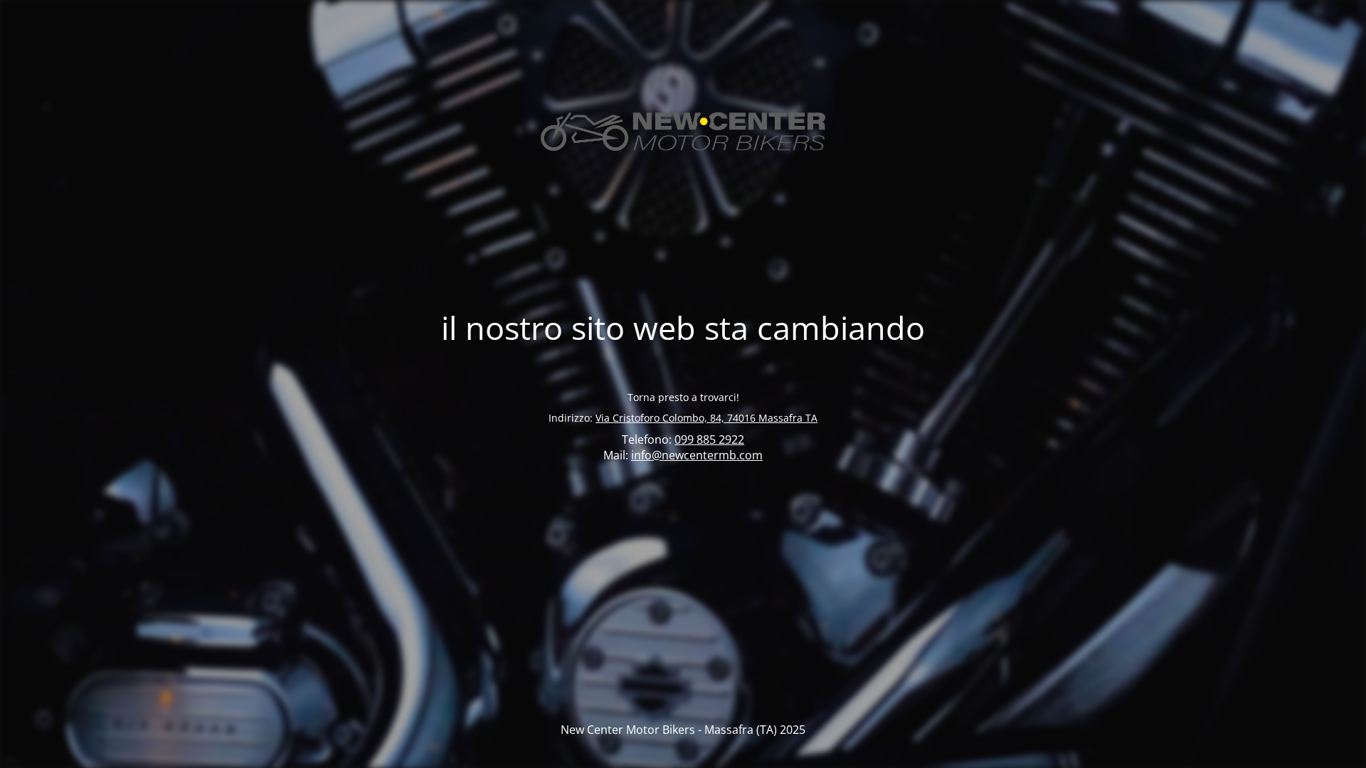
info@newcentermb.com (697, 455)
